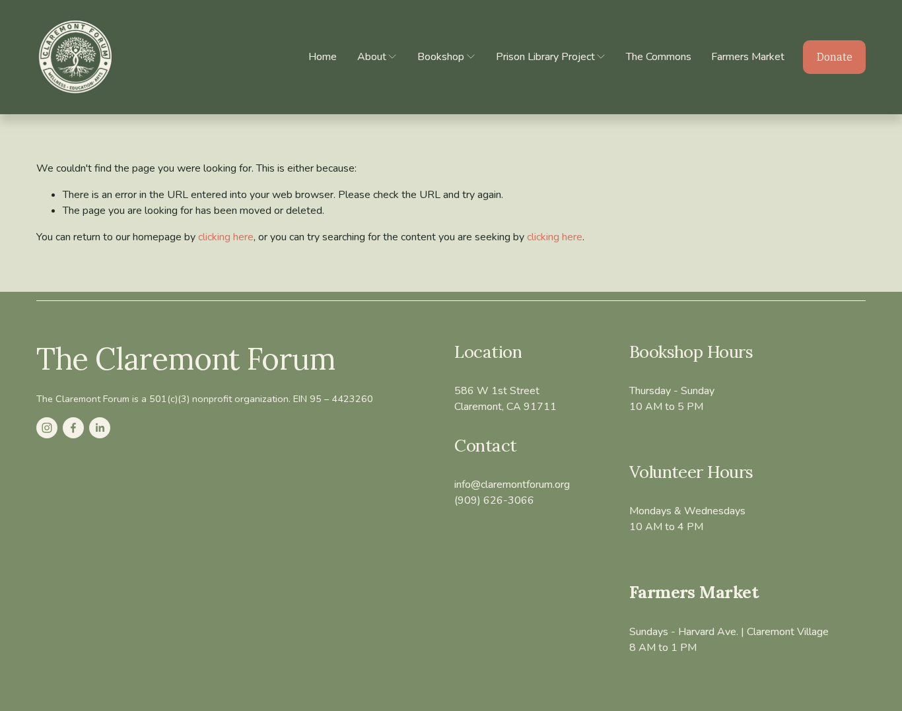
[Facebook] (73, 427)
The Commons (658, 57)
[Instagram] (46, 427)
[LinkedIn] (99, 427)
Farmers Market (747, 57)
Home (322, 57)
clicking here (226, 237)
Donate (834, 57)
